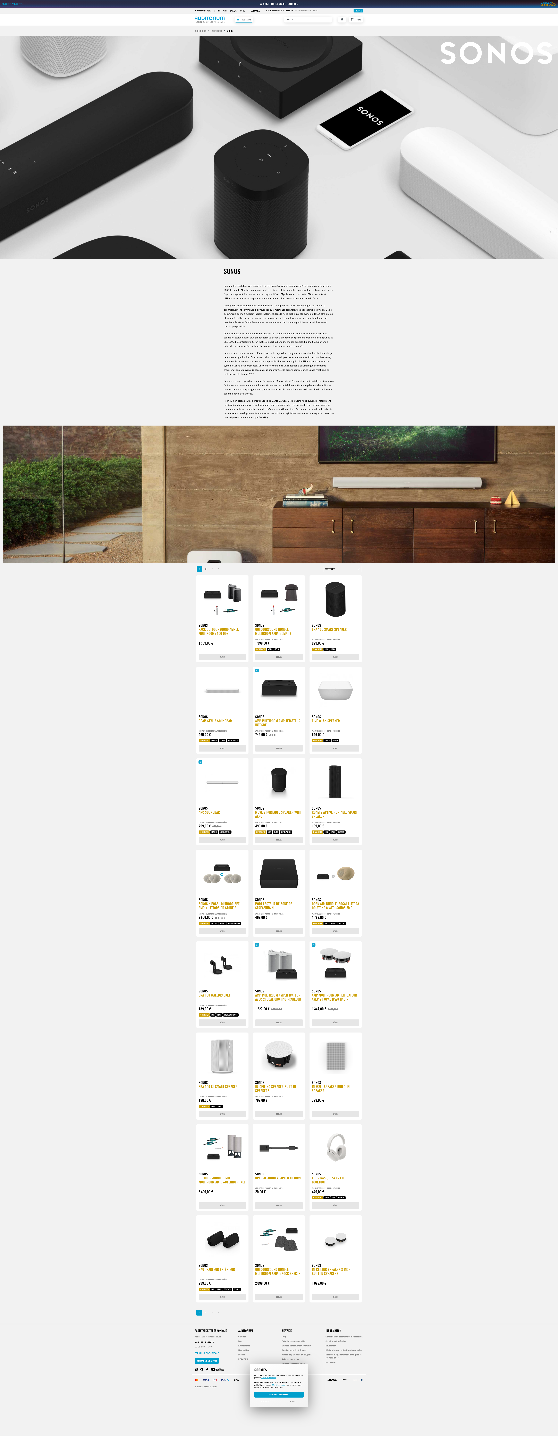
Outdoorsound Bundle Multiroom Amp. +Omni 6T (274, 631)
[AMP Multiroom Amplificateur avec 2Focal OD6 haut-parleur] (279, 965)
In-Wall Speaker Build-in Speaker (331, 1089)
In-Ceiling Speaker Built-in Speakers (275, 1089)
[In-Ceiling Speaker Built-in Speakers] (279, 1056)
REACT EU (243, 1359)
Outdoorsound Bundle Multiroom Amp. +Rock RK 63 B (278, 1271)
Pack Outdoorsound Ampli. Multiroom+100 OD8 (219, 631)
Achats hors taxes (290, 1359)
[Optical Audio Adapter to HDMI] (279, 1148)
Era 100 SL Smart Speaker (218, 1087)
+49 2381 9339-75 (204, 1342)
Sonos (203, 625)
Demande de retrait (207, 1360)
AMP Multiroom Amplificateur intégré (277, 723)
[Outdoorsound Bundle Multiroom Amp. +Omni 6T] (279, 599)
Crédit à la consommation (294, 1341)
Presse (241, 1355)
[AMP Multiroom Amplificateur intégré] (279, 690)
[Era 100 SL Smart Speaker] (222, 1056)
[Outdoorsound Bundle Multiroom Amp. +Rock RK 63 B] (279, 1239)
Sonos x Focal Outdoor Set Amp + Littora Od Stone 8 (219, 906)
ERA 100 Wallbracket (214, 995)
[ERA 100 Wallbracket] (222, 965)
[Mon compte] (342, 20)
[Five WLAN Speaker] (335, 690)
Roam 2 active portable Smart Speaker (334, 814)
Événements (244, 1346)
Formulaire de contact (207, 1353)
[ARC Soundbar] (222, 782)
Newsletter (243, 1350)
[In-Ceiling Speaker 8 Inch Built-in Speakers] (335, 1239)
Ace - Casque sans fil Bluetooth (328, 1180)
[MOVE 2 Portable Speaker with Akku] (279, 782)
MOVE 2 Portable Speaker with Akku (278, 814)
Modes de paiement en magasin (297, 1355)
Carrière (242, 1337)
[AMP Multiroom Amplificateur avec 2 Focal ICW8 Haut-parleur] (335, 965)
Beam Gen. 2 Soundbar (215, 721)
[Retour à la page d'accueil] (210, 20)
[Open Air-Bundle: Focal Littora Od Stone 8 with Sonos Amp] (335, 873)
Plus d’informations (279, 1385)
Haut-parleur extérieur (217, 1269)
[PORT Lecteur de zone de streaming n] (279, 873)
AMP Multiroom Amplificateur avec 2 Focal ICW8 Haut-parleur (334, 997)
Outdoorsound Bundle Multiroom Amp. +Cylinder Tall (222, 1180)
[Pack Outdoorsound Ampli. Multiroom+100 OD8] (222, 599)
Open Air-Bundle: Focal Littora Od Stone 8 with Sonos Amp (335, 906)
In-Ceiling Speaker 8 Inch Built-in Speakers (331, 1271)
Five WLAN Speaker (326, 721)
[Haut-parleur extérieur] (222, 1239)
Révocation (331, 1346)
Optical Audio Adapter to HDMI (278, 1178)
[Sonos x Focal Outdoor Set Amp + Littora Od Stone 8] (222, 873)
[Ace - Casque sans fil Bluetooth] (335, 1148)
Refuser (293, 1401)
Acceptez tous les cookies (279, 1394)
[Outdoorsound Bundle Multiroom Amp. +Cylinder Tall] (222, 1148)
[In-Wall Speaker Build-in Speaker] (335, 1056)
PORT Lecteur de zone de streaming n (273, 906)
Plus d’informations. (268, 1378)
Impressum (331, 1362)
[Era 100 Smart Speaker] (335, 599)
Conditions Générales (336, 1341)
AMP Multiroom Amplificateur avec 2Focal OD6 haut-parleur (278, 997)
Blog (240, 1341)
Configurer (265, 1401)
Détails (222, 657)
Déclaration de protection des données (344, 1350)
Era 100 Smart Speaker (329, 629)
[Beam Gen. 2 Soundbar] (222, 690)
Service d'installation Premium (296, 1346)
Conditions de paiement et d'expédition (344, 1337)
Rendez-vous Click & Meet (294, 1350)
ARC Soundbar (209, 812)
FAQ (284, 1337)
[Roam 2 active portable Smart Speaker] (335, 782)
